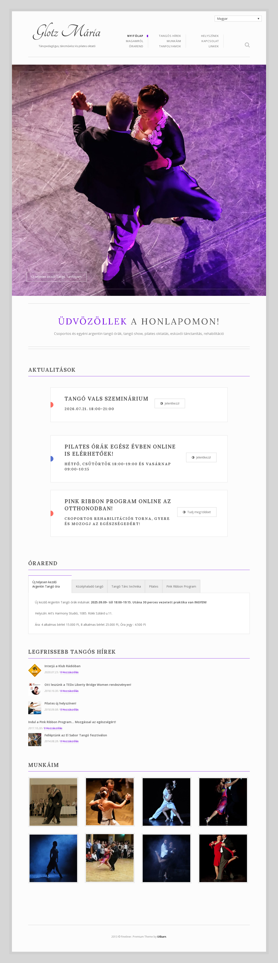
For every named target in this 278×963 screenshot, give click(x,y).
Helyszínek (210, 36)
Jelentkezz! (171, 294)
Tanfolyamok (170, 46)
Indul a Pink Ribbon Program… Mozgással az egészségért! (72, 613)
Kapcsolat (210, 41)
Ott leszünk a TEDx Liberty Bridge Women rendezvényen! (88, 575)
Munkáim (174, 41)
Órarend (136, 46)
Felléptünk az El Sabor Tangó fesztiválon (76, 626)
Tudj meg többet (198, 403)
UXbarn (161, 827)
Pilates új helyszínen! (60, 594)
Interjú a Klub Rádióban (63, 557)
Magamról (134, 41)
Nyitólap (135, 36)
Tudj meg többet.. (233, 167)
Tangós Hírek (170, 36)
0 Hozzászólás (69, 563)
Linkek (214, 46)
